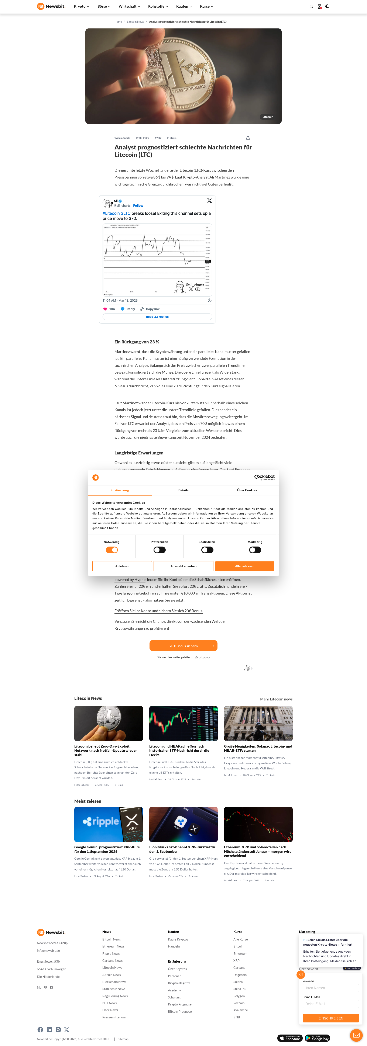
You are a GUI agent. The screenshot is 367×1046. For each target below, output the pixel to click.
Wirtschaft (128, 6)
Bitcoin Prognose (180, 1011)
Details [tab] (183, 490)
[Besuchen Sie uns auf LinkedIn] (49, 1029)
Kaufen (182, 6)
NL (39, 987)
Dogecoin (240, 975)
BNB (236, 1017)
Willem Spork (122, 138)
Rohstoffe (156, 6)
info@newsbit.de (48, 950)
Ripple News (111, 953)
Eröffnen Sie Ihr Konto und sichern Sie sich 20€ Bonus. (158, 610)
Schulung (174, 997)
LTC (198, 170)
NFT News (109, 1003)
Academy (174, 990)
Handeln (174, 946)
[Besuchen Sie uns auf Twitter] (66, 1029)
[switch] (160, 550)
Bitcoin (238, 946)
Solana (238, 982)
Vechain (238, 1003)
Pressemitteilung (114, 1017)
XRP (236, 960)
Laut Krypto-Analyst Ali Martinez (202, 177)
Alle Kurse (240, 939)
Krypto (80, 6)
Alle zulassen (244, 566)
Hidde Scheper (81, 785)
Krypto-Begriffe (179, 983)
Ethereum (240, 953)
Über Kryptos (177, 969)
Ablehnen (122, 566)
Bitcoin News (111, 939)
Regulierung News (115, 996)
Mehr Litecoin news (276, 699)
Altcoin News (111, 975)
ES (52, 987)
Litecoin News (135, 21)
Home (118, 21)
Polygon (239, 996)
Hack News (110, 1010)
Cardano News (112, 960)
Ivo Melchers (155, 780)
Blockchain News (114, 982)
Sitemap (123, 1039)
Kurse (205, 6)
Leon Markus (81, 876)
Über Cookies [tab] (247, 490)
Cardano (239, 968)
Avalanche (240, 1010)
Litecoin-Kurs (163, 403)
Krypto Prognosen (180, 1004)
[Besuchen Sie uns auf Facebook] (40, 1029)
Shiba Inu (239, 989)
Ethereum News (113, 946)
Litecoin (268, 116)
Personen (174, 976)
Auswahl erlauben (184, 566)
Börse (102, 6)
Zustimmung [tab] (120, 490)
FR (45, 987)
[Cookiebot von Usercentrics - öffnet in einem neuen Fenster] (256, 478)
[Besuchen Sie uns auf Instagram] (58, 1029)
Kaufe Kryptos (178, 939)
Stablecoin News (114, 989)
